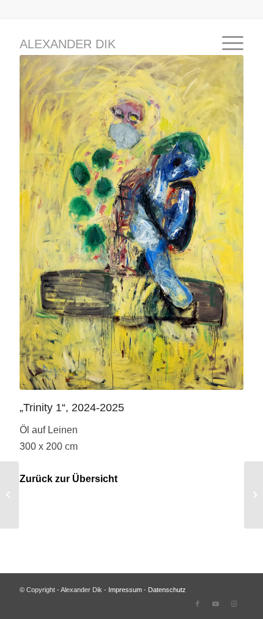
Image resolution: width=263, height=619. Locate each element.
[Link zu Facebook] (197, 604)
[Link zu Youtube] (216, 604)
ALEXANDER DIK (68, 44)
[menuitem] (226, 43)
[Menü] (226, 43)
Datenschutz (167, 589)
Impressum (125, 589)
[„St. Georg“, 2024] (9, 495)
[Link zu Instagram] (234, 604)
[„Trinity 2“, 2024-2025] (253, 495)
